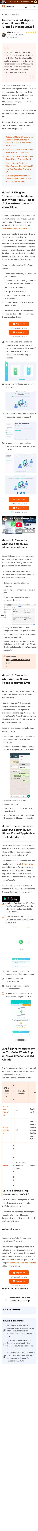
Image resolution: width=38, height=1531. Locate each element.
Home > (7, 15)
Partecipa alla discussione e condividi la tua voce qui (19, 1299)
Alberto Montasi (13, 32)
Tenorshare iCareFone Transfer (14, 228)
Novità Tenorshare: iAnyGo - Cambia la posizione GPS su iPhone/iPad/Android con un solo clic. (20, 1344)
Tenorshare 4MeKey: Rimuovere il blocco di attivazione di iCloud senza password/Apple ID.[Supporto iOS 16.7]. (21, 1356)
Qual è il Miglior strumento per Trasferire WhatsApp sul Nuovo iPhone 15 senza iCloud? (18, 179)
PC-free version (27, 864)
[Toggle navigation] (34, 6)
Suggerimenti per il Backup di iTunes (18, 661)
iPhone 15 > (15, 15)
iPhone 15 (15, 37)
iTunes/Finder (6, 1130)
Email (5, 1166)
